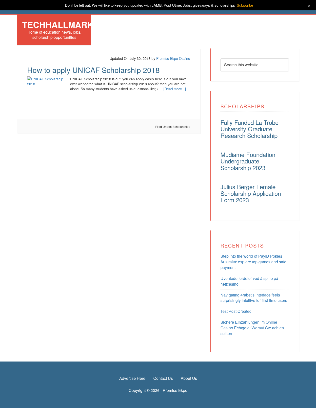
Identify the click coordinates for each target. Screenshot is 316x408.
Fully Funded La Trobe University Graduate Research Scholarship (249, 129)
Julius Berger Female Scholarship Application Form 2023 (250, 193)
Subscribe (245, 5)
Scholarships (181, 126)
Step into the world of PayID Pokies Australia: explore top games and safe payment (253, 261)
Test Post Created (236, 311)
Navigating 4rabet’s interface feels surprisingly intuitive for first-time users (253, 297)
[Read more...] (174, 88)
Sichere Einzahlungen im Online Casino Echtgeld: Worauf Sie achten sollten (252, 327)
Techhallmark (58, 24)
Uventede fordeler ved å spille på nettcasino (249, 281)
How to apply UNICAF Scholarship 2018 (93, 70)
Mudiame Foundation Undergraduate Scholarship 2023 (247, 161)
